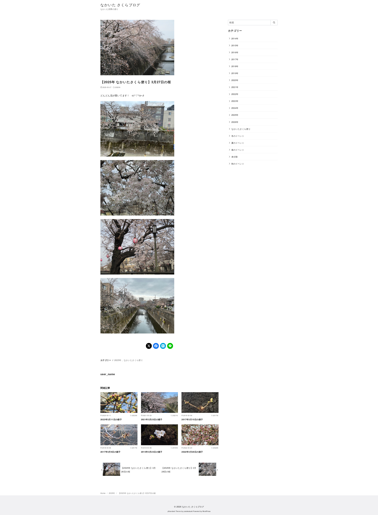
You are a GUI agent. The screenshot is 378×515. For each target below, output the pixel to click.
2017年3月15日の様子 (192, 419)
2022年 (234, 93)
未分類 (234, 156)
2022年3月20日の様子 (192, 451)
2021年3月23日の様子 (151, 419)
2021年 (234, 87)
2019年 (234, 73)
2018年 (234, 66)
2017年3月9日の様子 (110, 451)
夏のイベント (237, 142)
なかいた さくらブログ (120, 4)
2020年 (234, 80)
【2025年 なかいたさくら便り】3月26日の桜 (138, 469)
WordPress (206, 511)
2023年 (234, 100)
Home (103, 493)
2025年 (117, 87)
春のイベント (237, 149)
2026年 (234, 121)
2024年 (234, 107)
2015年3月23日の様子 (151, 451)
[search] (274, 22)
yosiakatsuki (188, 511)
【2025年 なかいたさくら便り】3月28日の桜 (179, 469)
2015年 (234, 45)
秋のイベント (237, 163)
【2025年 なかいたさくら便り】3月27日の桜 (137, 493)
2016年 (234, 52)
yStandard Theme (174, 511)
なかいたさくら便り (133, 360)
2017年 (234, 59)
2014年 (234, 38)
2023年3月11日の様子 (111, 419)
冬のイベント (237, 135)
